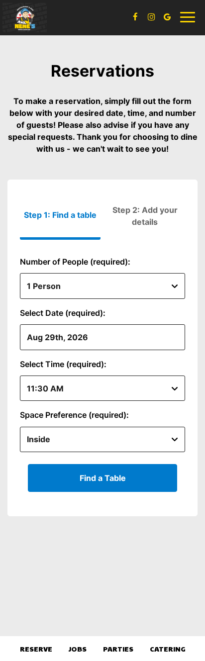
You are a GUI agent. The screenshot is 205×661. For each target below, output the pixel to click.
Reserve (36, 649)
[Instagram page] (151, 17)
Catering (168, 649)
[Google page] (167, 17)
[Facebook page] (135, 17)
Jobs (78, 649)
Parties (118, 649)
